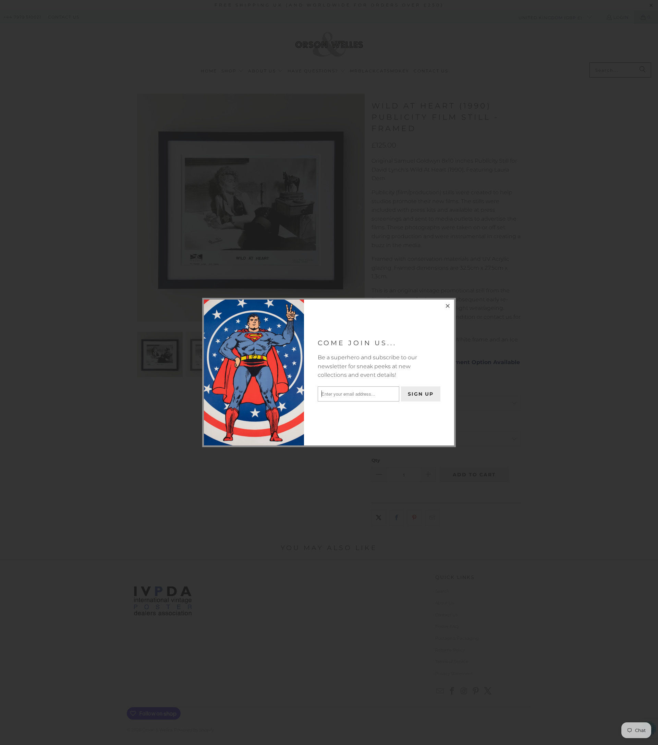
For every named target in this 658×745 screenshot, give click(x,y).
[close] (448, 306)
